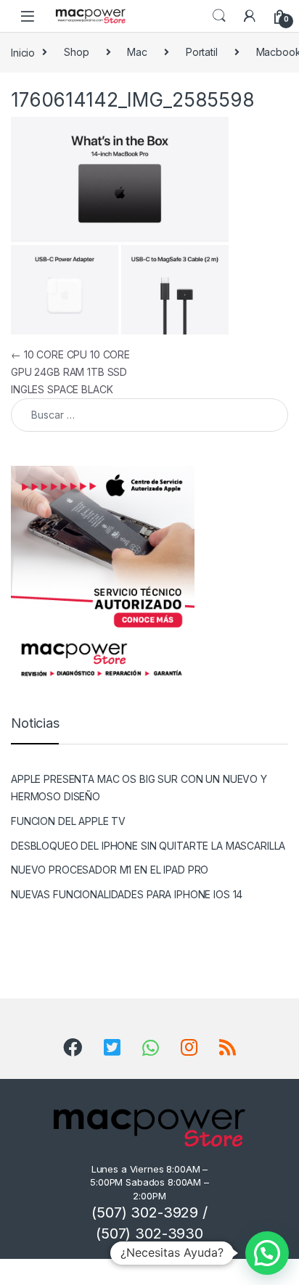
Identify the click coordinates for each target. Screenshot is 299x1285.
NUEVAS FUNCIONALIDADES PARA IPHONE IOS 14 (126, 894)
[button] (267, 1253)
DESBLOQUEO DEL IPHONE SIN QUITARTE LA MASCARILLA (148, 845)
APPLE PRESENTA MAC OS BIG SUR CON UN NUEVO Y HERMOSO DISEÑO (139, 787)
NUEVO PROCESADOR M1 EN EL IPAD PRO (109, 869)
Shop (76, 52)
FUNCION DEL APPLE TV (68, 821)
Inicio (23, 52)
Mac (137, 52)
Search (219, 16)
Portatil (202, 52)
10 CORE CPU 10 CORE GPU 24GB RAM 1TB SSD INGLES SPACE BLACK (70, 371)
